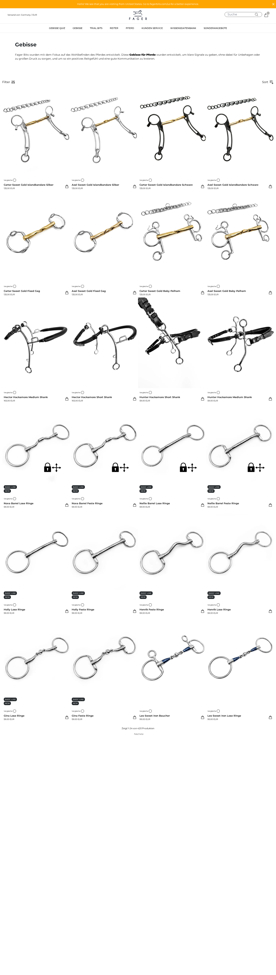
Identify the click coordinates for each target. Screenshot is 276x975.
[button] (138, 4)
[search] (245, 14)
